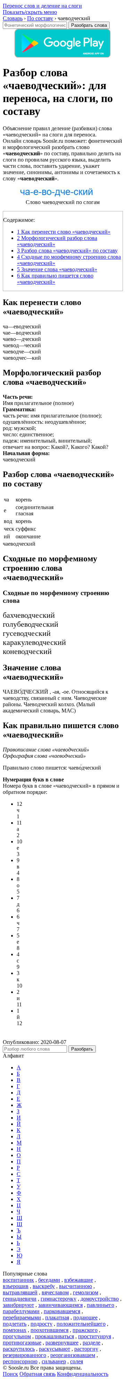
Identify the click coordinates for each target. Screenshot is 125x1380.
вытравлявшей (20, 1292)
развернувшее (61, 1343)
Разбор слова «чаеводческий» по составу (67, 251)
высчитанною (75, 1286)
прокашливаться (54, 1336)
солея (76, 1361)
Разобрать (82, 1049)
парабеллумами (21, 1311)
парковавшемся (62, 1311)
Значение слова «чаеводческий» (57, 269)
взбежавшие (78, 1280)
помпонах (14, 1330)
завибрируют (18, 1305)
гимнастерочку (58, 1299)
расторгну (86, 1349)
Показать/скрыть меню (30, 12)
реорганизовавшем (72, 1355)
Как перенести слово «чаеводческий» (63, 232)
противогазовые (22, 1343)
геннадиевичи (19, 1299)
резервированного (24, 1355)
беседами (49, 1280)
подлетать (14, 1324)
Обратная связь (37, 1374)
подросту (41, 1324)
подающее (85, 1317)
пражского (85, 1330)
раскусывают (54, 1349)
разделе (91, 1343)
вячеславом (55, 1292)
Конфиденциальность (82, 1374)
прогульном (17, 1336)
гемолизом (85, 1292)
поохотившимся (49, 1330)
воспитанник (18, 1280)
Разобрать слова (89, 25)
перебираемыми (22, 1317)
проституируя (94, 1336)
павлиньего (100, 1305)
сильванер (54, 1361)
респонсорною (20, 1361)
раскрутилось (19, 1349)
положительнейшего (81, 1324)
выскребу (44, 1286)
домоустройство (100, 1299)
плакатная (57, 1317)
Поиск (10, 1374)
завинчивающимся (60, 1305)
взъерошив (15, 1286)
